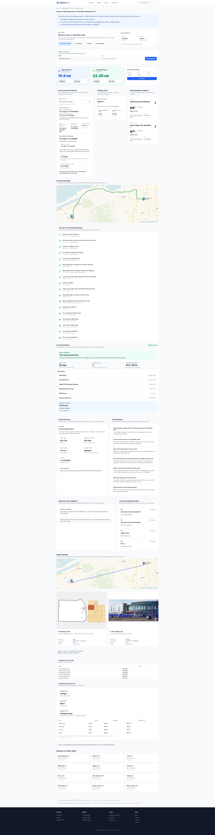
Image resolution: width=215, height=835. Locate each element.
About (136, 815)
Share (90, 43)
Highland (100, 101)
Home (58, 8)
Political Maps (86, 817)
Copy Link (79, 43)
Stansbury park (79, 8)
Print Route (101, 43)
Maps (98, 2)
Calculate (142, 78)
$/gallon (129, 72)
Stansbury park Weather (140, 102)
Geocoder (112, 817)
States (58, 817)
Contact (137, 822)
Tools (106, 2)
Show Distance (150, 58)
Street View (112, 820)
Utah (72, 8)
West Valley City (117, 631)
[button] (71, 216)
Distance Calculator (114, 815)
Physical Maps (87, 815)
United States (65, 8)
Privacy (137, 820)
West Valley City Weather (140, 125)
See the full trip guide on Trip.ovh (82, 800)
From (59, 55)
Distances (115, 2)
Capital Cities (60, 820)
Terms (136, 817)
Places (91, 2)
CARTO (156, 221)
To (102, 55)
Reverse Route (66, 43)
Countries (59, 815)
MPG (138, 72)
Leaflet (142, 221)
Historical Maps (87, 820)
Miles (148, 72)
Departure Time (62, 98)
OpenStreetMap (149, 221)
